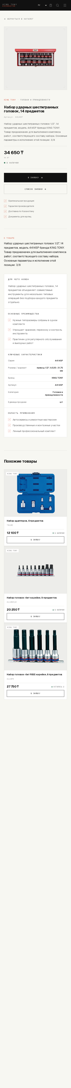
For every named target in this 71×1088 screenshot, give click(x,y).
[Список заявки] (50, 5)
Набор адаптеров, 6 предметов (25, 520)
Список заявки (34, 189)
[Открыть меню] (64, 5)
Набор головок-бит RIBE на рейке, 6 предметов (34, 674)
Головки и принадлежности (35, 100)
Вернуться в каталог (20, 19)
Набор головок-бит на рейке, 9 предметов (32, 597)
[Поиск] (57, 5)
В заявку (33, 177)
